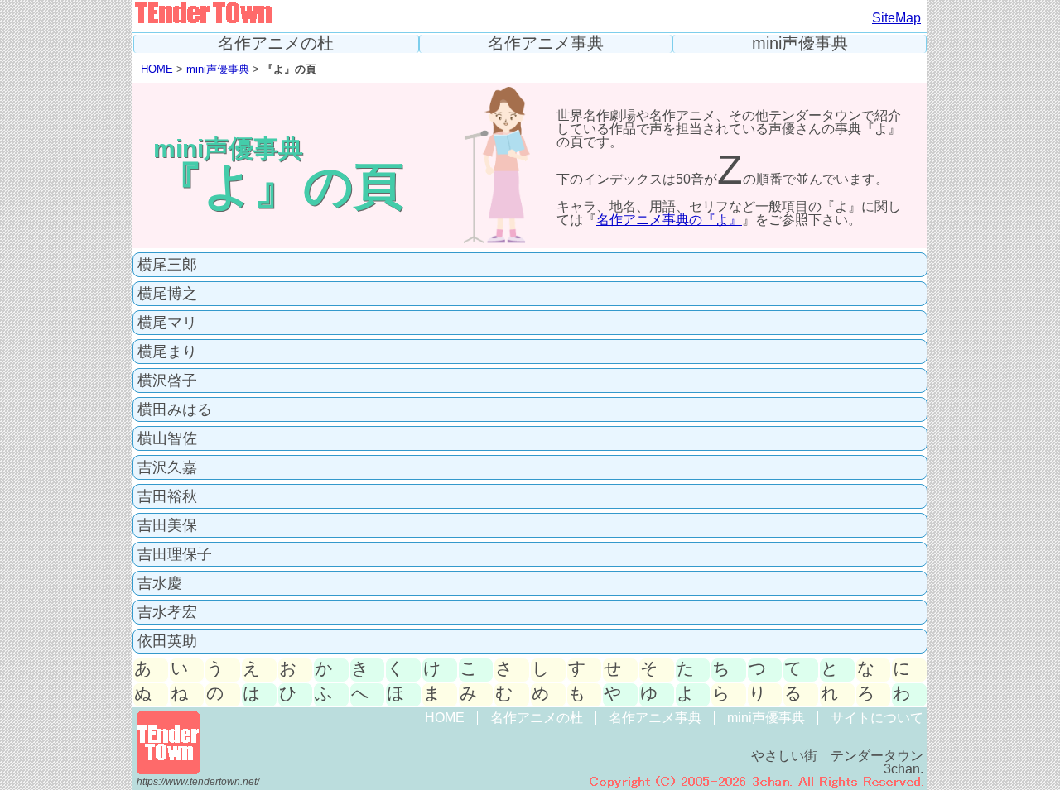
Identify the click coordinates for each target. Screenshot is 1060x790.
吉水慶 (159, 583)
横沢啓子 (167, 380)
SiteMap (896, 18)
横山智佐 (167, 438)
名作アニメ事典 (546, 43)
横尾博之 (167, 293)
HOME (157, 69)
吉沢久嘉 (167, 467)
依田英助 (167, 641)
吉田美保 (167, 525)
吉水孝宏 (167, 612)
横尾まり (167, 351)
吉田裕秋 (167, 496)
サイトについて (877, 718)
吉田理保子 (174, 554)
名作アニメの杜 (276, 43)
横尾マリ (167, 322)
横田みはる (174, 409)
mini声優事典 (800, 43)
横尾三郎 (167, 264)
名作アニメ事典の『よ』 (669, 220)
